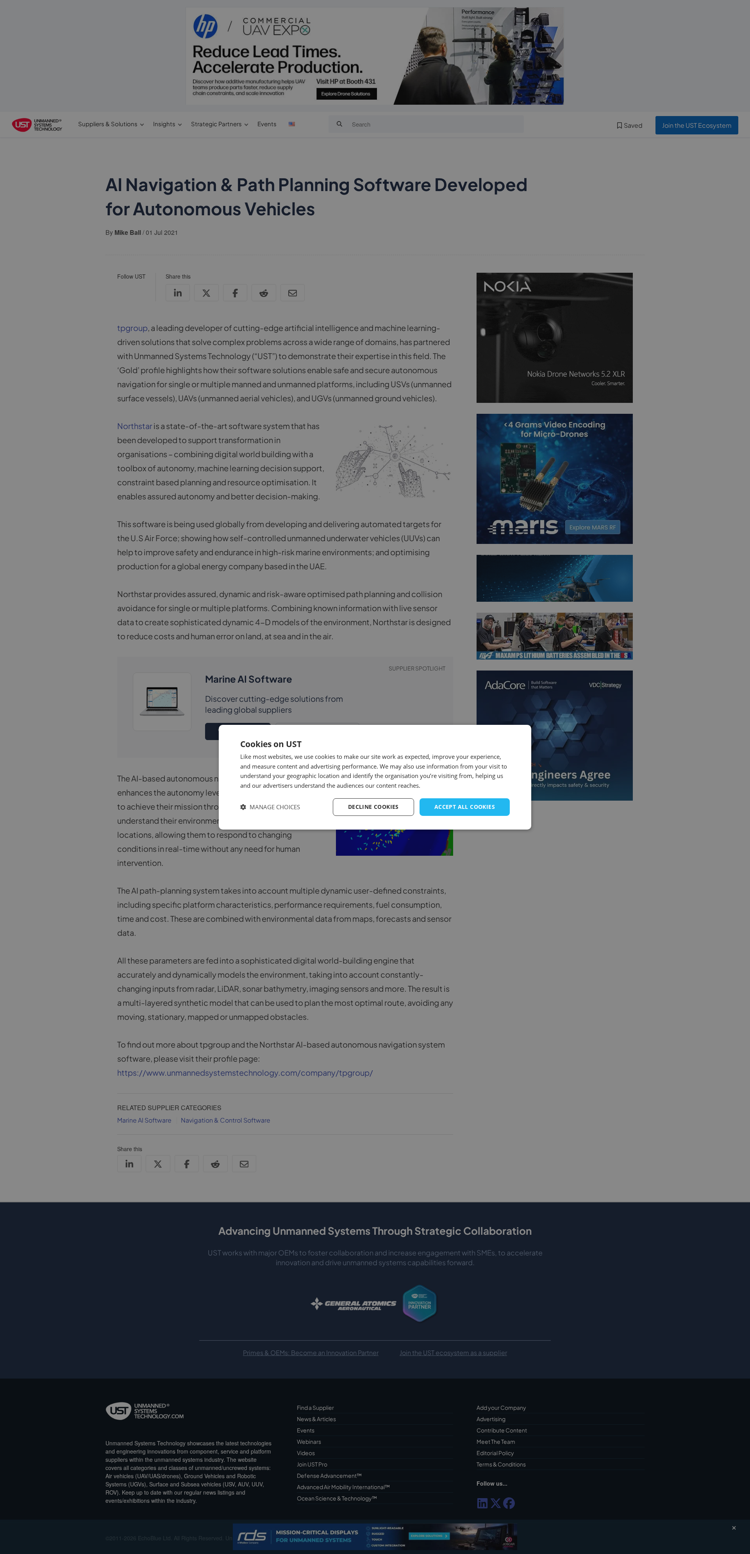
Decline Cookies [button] (373, 806)
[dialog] (375, 776)
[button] (270, 807)
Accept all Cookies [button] (464, 806)
